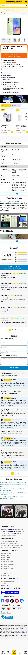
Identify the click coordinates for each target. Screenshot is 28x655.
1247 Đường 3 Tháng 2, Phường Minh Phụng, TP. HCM (12, 545)
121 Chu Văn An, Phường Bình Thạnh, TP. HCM (10, 547)
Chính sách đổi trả (5, 566)
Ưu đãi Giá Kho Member (6, 553)
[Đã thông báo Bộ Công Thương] (7, 617)
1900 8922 (14, 62)
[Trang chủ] (14, 2)
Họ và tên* (3, 342)
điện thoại (18, 209)
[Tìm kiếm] (26, 5)
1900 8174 (12, 531)
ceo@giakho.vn (6, 636)
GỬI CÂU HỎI (14, 368)
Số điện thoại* (4, 347)
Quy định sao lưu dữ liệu (6, 573)
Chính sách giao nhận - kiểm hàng (8, 564)
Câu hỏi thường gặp (5, 575)
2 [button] (12, 330)
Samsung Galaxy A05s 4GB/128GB (9, 202)
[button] (7, 330)
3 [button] (15, 330)
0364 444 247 (13, 533)
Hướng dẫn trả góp (5, 559)
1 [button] (9, 330)
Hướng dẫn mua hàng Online (7, 555)
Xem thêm (16, 92)
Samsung (18, 203)
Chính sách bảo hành (5, 570)
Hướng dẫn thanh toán (5, 557)
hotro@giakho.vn (12, 535)
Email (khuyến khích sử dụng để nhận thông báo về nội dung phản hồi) (14, 351)
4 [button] (18, 330)
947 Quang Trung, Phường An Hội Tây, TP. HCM (11, 543)
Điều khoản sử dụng (5, 585)
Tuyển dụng (3, 583)
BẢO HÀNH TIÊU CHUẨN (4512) (8, 77)
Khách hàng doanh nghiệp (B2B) (8, 581)
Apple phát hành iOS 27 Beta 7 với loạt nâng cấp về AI (13, 482)
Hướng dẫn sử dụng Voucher (7, 561)
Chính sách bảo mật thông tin (7, 568)
